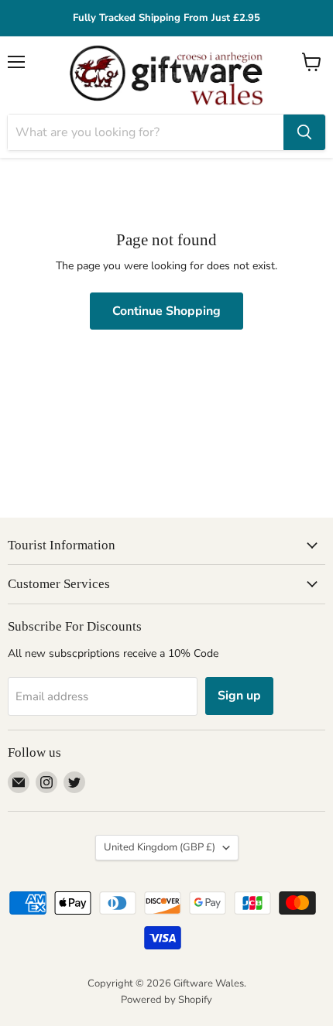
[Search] (304, 132)
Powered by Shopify (166, 1000)
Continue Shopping (166, 311)
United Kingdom (159, 847)
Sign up (239, 695)
